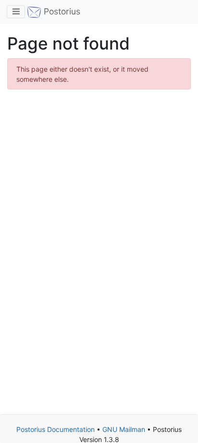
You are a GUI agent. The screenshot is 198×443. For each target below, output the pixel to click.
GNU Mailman (123, 429)
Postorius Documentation (55, 429)
